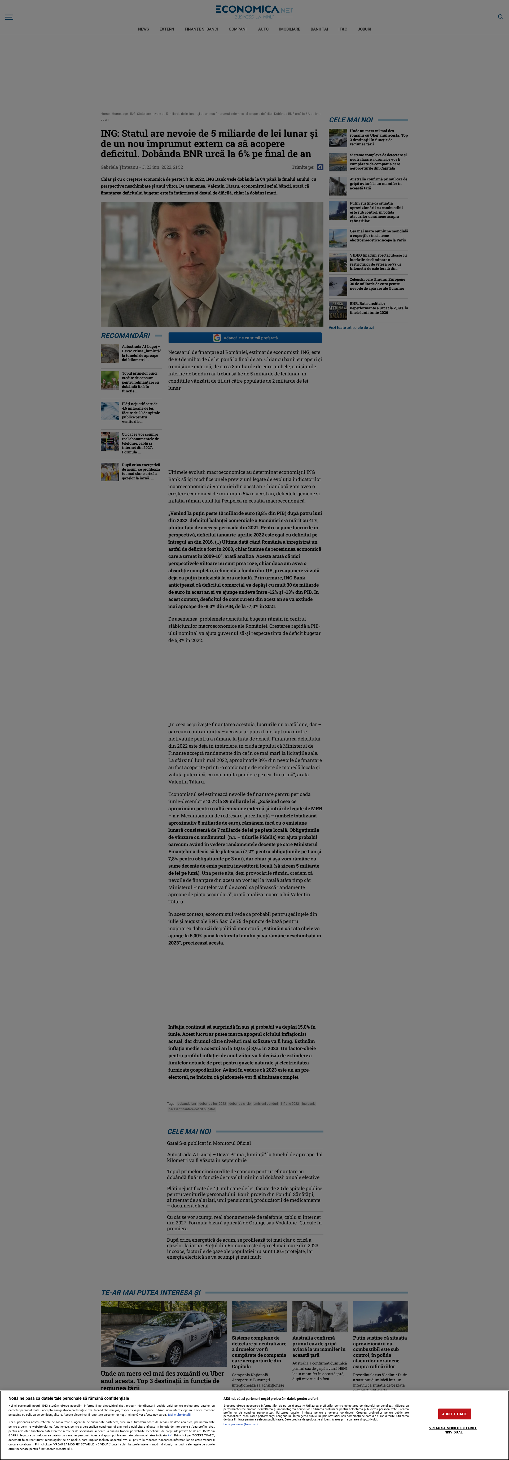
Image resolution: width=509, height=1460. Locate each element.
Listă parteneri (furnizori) (240, 1424)
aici (170, 1435)
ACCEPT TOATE (454, 1414)
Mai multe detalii (179, 1414)
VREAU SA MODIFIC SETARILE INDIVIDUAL (453, 1430)
